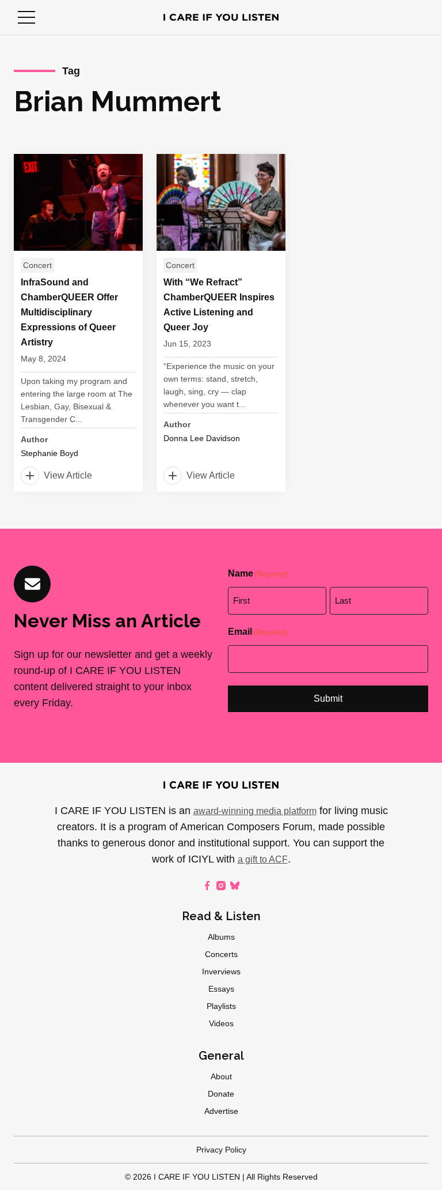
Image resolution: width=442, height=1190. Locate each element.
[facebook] (207, 885)
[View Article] (78, 323)
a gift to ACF (263, 859)
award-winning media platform (255, 811)
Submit (328, 698)
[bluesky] (234, 885)
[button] (26, 17)
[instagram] (221, 885)
